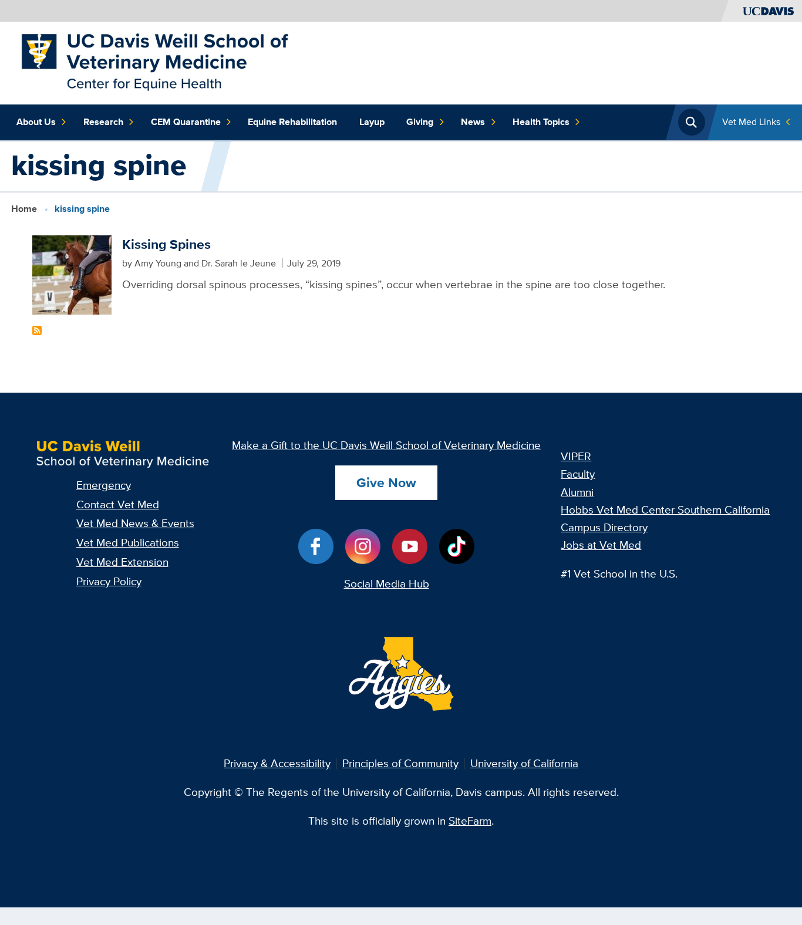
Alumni (577, 492)
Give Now (386, 482)
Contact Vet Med (117, 504)
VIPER (576, 456)
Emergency (103, 485)
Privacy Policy (108, 581)
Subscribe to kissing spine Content (37, 330)
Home (24, 208)
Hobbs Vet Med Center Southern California (665, 510)
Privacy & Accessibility (277, 763)
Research (103, 122)
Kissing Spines (166, 244)
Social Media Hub (386, 584)
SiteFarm (470, 821)
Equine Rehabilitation (292, 122)
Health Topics (541, 122)
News (473, 122)
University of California (524, 763)
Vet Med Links (751, 122)
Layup (372, 122)
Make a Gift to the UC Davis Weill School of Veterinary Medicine (386, 445)
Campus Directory (604, 527)
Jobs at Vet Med (601, 545)
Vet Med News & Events (135, 523)
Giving (419, 122)
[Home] (154, 62)
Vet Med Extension (122, 562)
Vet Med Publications (127, 543)
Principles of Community (400, 763)
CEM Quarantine (186, 122)
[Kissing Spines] (72, 274)
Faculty (578, 474)
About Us (36, 122)
